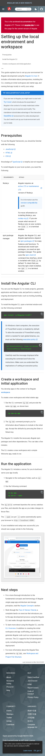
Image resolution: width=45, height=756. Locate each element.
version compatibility (29, 203)
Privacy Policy (33, 697)
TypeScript (16, 162)
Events (9, 711)
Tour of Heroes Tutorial (27, 610)
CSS (7, 156)
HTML (7, 153)
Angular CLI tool (31, 76)
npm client (30, 255)
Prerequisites (7, 55)
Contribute (10, 725)
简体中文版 (32, 711)
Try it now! (8, 102)
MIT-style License (28, 740)
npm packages (26, 241)
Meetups (9, 714)
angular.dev (29, 25)
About (8, 677)
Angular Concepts (27, 606)
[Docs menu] (3, 9)
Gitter (30, 684)
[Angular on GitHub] (41, 9)
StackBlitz (7, 116)
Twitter (9, 718)
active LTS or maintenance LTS (28, 188)
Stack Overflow (33, 677)
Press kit (9, 687)
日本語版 (31, 718)
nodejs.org (22, 218)
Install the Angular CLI (9, 59)
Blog (8, 690)
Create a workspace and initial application (16, 64)
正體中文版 (32, 714)
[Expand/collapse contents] (2, 68)
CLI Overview (10, 628)
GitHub (9, 721)
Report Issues (33, 688)
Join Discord (32, 681)
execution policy (29, 339)
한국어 (30, 721)
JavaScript (9, 149)
